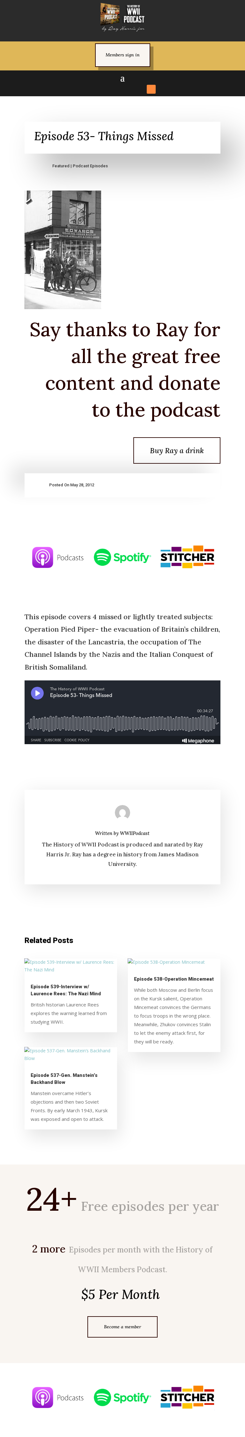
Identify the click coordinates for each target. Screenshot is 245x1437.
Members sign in (123, 55)
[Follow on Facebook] (93, 89)
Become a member (122, 1327)
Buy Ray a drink (177, 450)
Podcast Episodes (90, 165)
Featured (61, 165)
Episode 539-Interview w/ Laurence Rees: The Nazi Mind (66, 990)
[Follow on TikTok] (128, 89)
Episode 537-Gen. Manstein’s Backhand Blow (64, 1079)
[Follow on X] (105, 89)
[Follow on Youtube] (139, 89)
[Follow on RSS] (151, 89)
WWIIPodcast (135, 833)
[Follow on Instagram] (116, 89)
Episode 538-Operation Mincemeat (174, 979)
